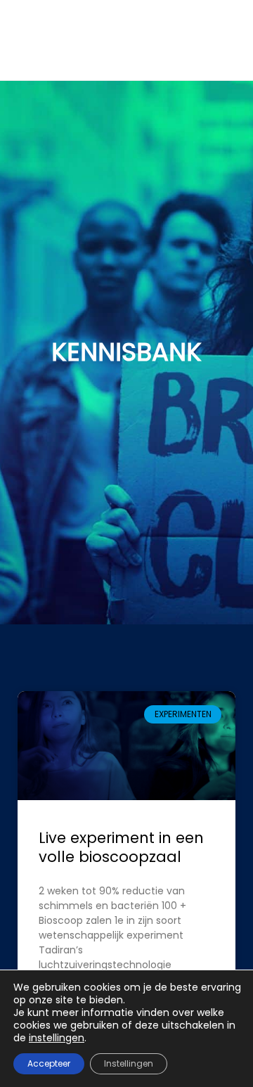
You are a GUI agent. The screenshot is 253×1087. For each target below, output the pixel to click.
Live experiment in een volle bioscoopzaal (121, 847)
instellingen (56, 1037)
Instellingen (128, 1063)
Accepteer (48, 1063)
